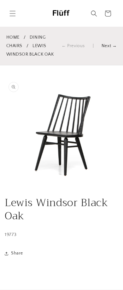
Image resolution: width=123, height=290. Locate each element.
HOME (13, 37)
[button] (13, 13)
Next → (109, 45)
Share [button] (17, 253)
